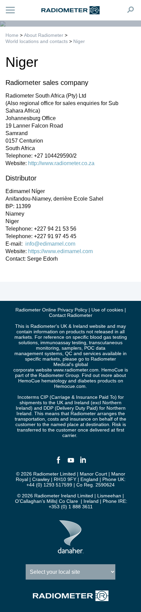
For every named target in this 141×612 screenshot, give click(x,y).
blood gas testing (108, 337)
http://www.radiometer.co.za (61, 163)
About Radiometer (43, 35)
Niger (79, 41)
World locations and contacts (36, 41)
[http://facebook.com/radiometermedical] (58, 463)
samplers (71, 348)
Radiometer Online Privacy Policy (51, 309)
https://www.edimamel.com (60, 251)
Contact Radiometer (70, 315)
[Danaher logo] (71, 550)
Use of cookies (107, 309)
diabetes (87, 380)
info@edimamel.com (49, 244)
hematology (54, 380)
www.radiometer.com (76, 370)
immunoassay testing (63, 342)
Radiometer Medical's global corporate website (64, 364)
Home (11, 35)
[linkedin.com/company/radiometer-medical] (83, 463)
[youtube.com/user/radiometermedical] (70, 463)
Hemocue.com (70, 386)
